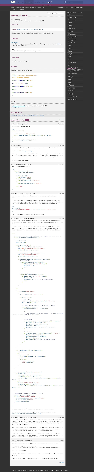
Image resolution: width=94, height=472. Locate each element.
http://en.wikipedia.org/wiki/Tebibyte (23, 151)
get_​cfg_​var (70, 31)
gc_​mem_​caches (71, 28)
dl (68, 19)
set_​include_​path (71, 84)
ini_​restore (70, 64)
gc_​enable (70, 25)
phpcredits (70, 77)
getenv (69, 45)
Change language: (51, 13)
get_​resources (71, 44)
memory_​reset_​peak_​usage (73, 70)
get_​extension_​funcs (72, 36)
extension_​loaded (71, 20)
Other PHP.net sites (55, 470)
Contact (47, 470)
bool (28, 29)
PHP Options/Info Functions (18, 9)
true (19, 44)
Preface (12, 7)
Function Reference (20, 7)
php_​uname (70, 76)
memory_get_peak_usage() (19, 105)
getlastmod (70, 47)
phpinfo (69, 79)
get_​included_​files (71, 39)
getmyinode (70, 50)
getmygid (70, 48)
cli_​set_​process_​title (72, 17)
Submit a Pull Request (32, 115)
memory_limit (16, 107)
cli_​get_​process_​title (72, 16)
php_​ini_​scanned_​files (72, 73)
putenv (69, 82)
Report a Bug (41, 115)
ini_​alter (69, 57)
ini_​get (69, 59)
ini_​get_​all (70, 60)
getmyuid (70, 53)
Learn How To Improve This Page (18, 115)
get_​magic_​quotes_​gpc (72, 96)
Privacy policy (64, 470)
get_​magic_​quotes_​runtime (73, 98)
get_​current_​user (71, 33)
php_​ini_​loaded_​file (72, 71)
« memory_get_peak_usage (62, 7)
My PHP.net (41, 470)
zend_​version (70, 91)
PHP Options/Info (41, 7)
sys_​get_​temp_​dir (71, 87)
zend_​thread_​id (71, 90)
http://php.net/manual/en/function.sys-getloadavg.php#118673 (27, 413)
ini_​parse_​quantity (72, 62)
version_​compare (71, 88)
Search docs (69, 2)
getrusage (70, 56)
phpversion (70, 81)
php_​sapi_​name (71, 74)
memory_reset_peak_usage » (77, 7)
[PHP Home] (13, 2)
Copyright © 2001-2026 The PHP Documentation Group (24, 470)
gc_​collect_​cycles (71, 22)
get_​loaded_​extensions (73, 40)
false (38, 29)
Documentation (28, 2)
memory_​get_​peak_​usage (73, 67)
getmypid (70, 51)
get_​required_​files (71, 42)
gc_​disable (70, 23)
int (42, 29)
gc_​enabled (70, 27)
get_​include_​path (71, 37)
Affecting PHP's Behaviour (30, 7)
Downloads (20, 2)
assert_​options (71, 94)
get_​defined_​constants (72, 34)
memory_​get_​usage (72, 68)
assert (69, 14)
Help (43, 2)
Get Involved (37, 2)
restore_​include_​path (72, 99)
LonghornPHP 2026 (47, 5)
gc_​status (70, 30)
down (14, 145)
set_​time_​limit (71, 85)
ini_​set (69, 65)
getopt (69, 54)
